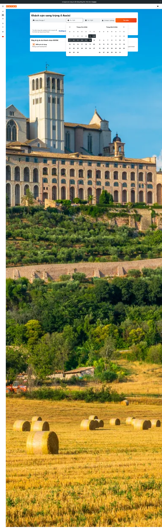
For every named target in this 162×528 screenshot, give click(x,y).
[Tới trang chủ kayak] (11, 6)
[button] (160, 2)
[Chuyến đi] (3, 31)
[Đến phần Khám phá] (3, 23)
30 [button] (78, 52)
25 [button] (86, 48)
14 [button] (69, 44)
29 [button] (74, 52)
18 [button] (86, 44)
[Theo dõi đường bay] (3, 27)
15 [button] (74, 44)
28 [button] (70, 52)
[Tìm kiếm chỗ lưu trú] (3, 15)
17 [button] (82, 44)
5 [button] (99, 40)
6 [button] (103, 40)
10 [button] (82, 40)
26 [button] (90, 48)
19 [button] (90, 44)
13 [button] (94, 40)
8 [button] (73, 40)
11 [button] (85, 40)
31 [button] (120, 52)
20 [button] (94, 44)
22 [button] (74, 48)
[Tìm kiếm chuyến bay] (3, 11)
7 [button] (69, 40)
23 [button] (78, 48)
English (94, 2)
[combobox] (50, 20)
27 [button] (94, 48)
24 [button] (82, 48)
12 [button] (90, 40)
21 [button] (69, 48)
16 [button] (78, 44)
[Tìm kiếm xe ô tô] (3, 18)
